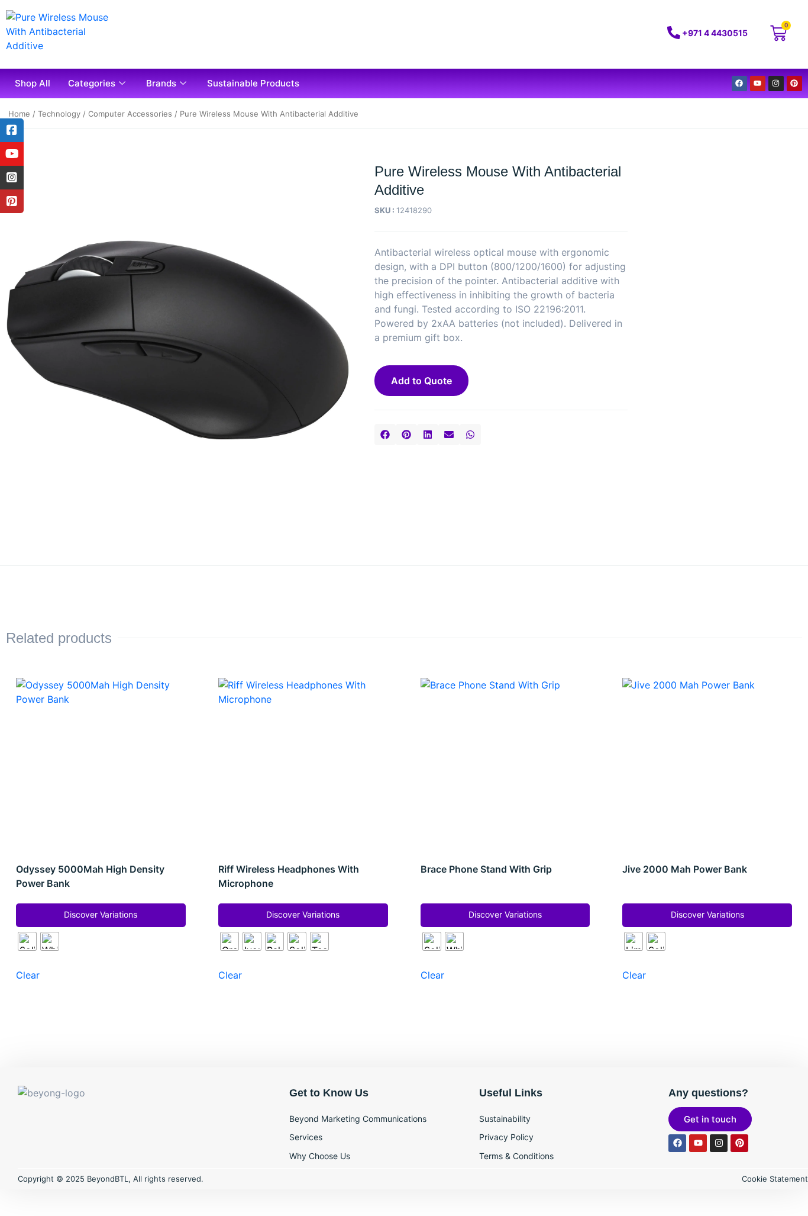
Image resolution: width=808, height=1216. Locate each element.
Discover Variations (100, 914)
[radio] (27, 941)
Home (19, 113)
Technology (59, 113)
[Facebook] (739, 83)
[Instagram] (776, 83)
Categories (91, 83)
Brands (161, 83)
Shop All (32, 83)
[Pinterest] (794, 83)
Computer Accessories (130, 113)
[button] (385, 434)
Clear (28, 975)
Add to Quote (421, 381)
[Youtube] (757, 83)
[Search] (595, 34)
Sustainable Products (253, 83)
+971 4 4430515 (715, 33)
